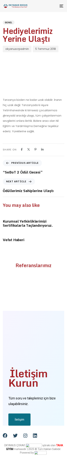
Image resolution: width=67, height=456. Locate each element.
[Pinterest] (35, 149)
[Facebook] (21, 149)
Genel (8, 22)
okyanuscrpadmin (17, 49)
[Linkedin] (42, 149)
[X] (28, 149)
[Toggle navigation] (53, 6)
